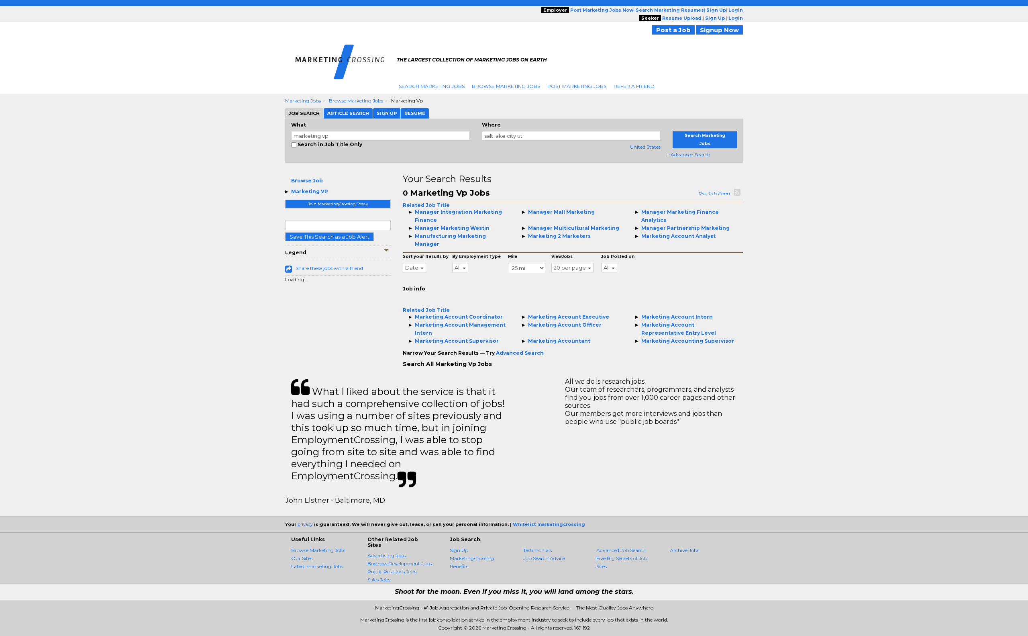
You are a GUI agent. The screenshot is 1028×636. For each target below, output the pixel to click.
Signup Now (719, 30)
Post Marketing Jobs (576, 86)
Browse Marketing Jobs (506, 86)
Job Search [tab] (304, 113)
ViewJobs (562, 256)
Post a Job (673, 30)
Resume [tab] (414, 113)
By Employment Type (476, 256)
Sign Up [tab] (387, 113)
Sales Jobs (378, 580)
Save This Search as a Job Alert (329, 236)
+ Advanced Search (688, 154)
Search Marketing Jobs (432, 86)
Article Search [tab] (348, 113)
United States (645, 147)
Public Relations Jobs (391, 572)
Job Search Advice (544, 558)
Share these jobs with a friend (329, 268)
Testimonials (537, 550)
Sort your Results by (426, 256)
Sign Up (459, 550)
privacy (305, 524)
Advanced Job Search (621, 550)
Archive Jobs (684, 550)
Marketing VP (309, 191)
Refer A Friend (634, 86)
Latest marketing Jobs (317, 566)
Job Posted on (617, 256)
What (298, 125)
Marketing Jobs (303, 101)
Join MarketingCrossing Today (338, 204)
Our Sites (301, 558)
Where (491, 125)
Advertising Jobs (386, 555)
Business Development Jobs (399, 563)
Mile (512, 256)
